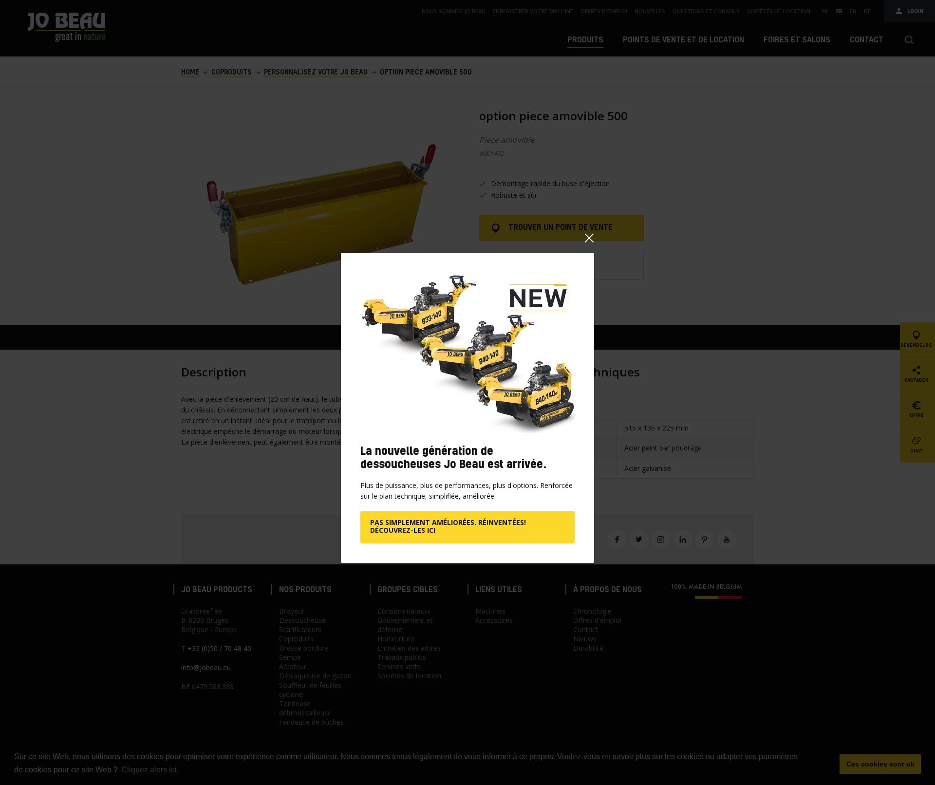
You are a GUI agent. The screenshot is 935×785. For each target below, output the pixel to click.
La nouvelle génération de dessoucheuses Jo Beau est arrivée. (453, 457)
